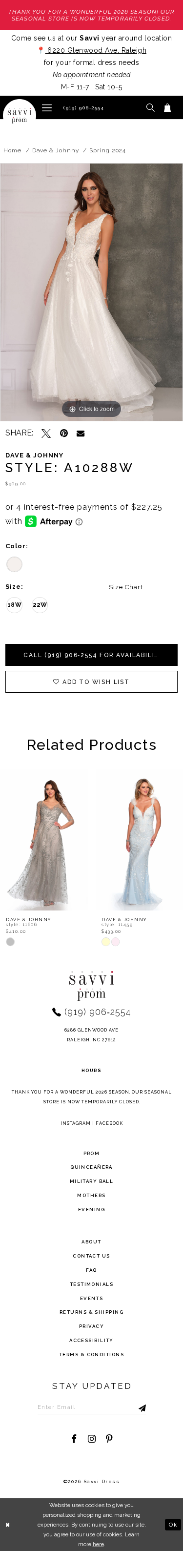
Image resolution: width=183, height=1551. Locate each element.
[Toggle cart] (167, 107)
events (91, 1298)
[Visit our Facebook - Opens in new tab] (74, 1439)
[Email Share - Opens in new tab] (80, 433)
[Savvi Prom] (19, 115)
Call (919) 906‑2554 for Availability (93, 655)
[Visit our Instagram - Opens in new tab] (91, 1439)
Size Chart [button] (126, 587)
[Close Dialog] (8, 1525)
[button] (47, 107)
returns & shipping (91, 1312)
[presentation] (74, 840)
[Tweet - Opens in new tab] (46, 433)
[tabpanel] (91, 292)
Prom (91, 1153)
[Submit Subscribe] (132, 1407)
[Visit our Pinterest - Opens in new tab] (109, 1439)
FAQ (91, 1270)
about (91, 1241)
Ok (172, 1524)
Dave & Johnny (55, 150)
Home (12, 150)
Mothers (91, 1195)
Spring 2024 (107, 150)
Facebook (109, 1123)
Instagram (76, 1123)
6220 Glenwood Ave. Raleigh (96, 50)
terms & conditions (91, 1354)
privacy (91, 1326)
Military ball (92, 1181)
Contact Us (91, 1256)
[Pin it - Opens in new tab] (63, 433)
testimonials (91, 1284)
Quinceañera (91, 1167)
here (98, 1544)
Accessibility (91, 1340)
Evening (91, 1209)
